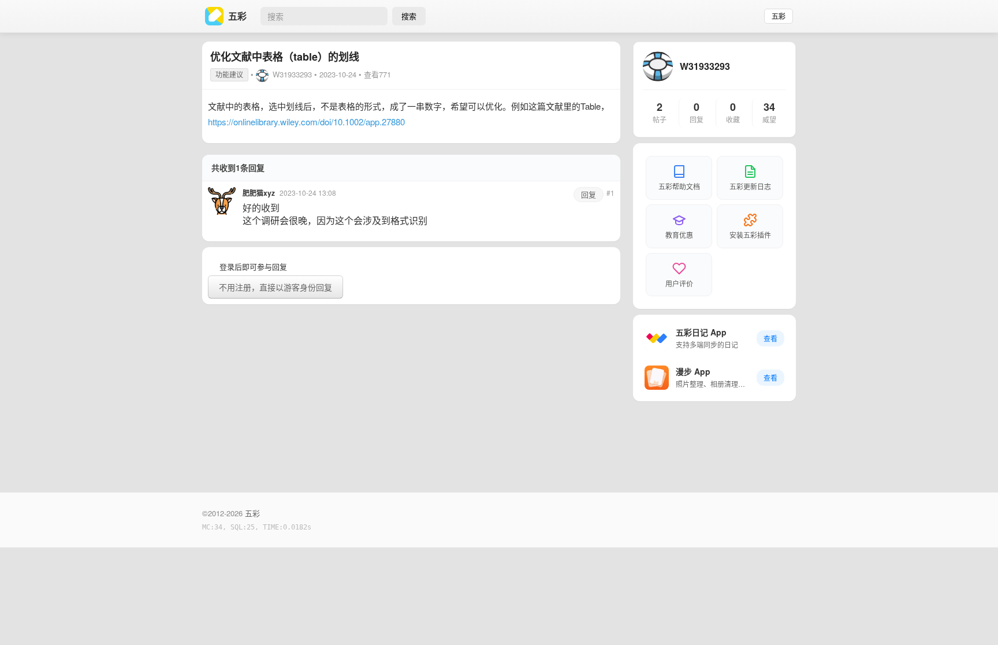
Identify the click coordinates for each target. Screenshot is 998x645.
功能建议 (229, 74)
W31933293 (292, 74)
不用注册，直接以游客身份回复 (275, 287)
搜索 (408, 15)
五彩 (778, 16)
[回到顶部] (973, 618)
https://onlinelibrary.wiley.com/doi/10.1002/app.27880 (306, 121)
